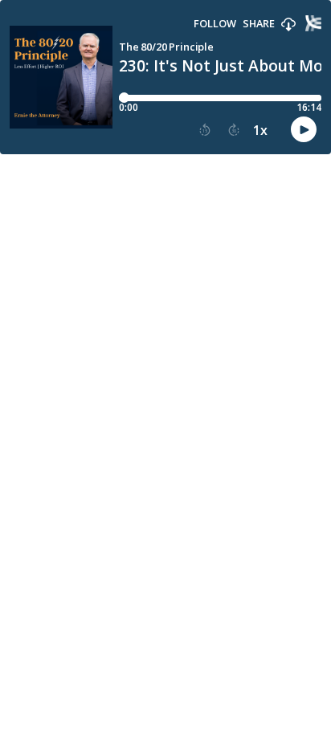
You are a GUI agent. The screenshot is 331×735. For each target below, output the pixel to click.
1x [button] (260, 130)
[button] (288, 25)
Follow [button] (215, 23)
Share (259, 23)
